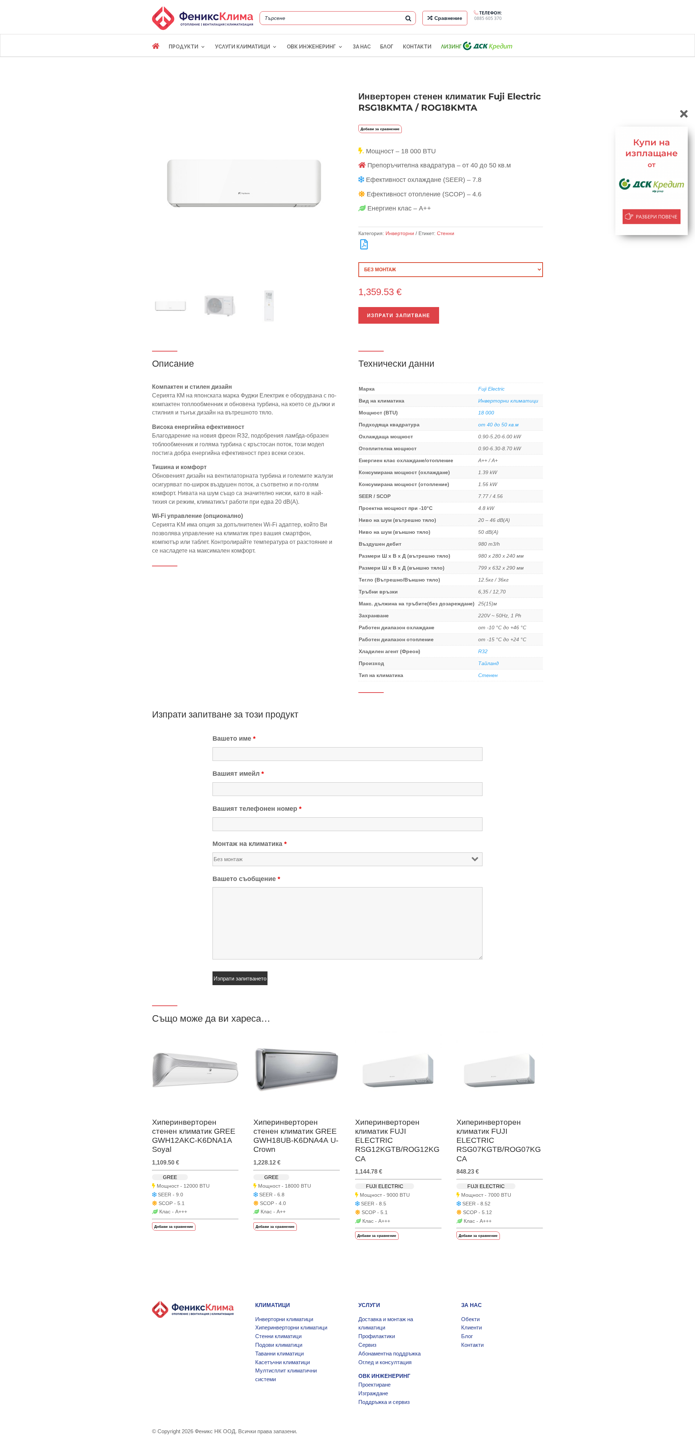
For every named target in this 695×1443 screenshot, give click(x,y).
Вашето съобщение (246, 878)
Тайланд (488, 663)
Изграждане (373, 1393)
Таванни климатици (279, 1353)
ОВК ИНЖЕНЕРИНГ (311, 47)
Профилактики (376, 1336)
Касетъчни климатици (282, 1362)
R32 (483, 651)
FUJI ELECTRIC (384, 1186)
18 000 (486, 413)
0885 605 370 (488, 15)
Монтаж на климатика (249, 843)
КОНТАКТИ (417, 47)
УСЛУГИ (369, 1305)
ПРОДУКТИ (183, 47)
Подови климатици (278, 1345)
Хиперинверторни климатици (291, 1327)
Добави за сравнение (380, 129)
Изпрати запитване (398, 315)
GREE (170, 1177)
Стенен (488, 675)
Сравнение (448, 18)
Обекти (470, 1319)
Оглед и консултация (385, 1362)
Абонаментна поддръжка (389, 1353)
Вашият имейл (238, 773)
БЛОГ (386, 47)
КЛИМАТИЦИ (272, 1305)
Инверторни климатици (508, 401)
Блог (467, 1336)
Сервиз (367, 1345)
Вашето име (234, 738)
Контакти (472, 1345)
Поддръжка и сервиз (384, 1402)
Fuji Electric (491, 389)
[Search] (408, 18)
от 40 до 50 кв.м (498, 424)
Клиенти (471, 1327)
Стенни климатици (278, 1336)
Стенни (445, 233)
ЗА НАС (362, 47)
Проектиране (374, 1385)
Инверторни (400, 233)
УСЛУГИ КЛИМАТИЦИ (242, 47)
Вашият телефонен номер (257, 808)
